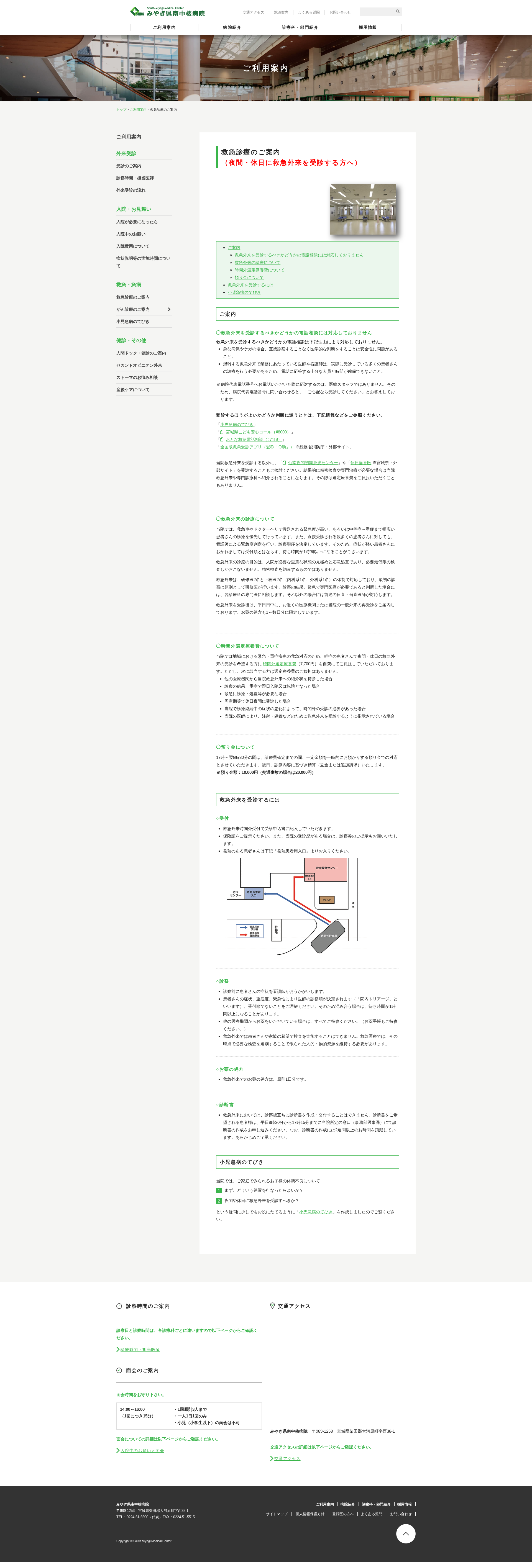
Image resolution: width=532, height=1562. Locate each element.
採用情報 (368, 27)
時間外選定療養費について (260, 270)
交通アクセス (253, 12)
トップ (121, 110)
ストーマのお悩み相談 (137, 377)
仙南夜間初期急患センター (313, 462)
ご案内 (234, 247)
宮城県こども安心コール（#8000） (258, 432)
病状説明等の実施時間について (143, 262)
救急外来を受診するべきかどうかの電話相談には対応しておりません (299, 255)
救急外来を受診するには (250, 284)
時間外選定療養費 (279, 663)
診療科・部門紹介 (300, 27)
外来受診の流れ (130, 190)
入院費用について (133, 246)
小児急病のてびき (244, 292)
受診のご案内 (128, 165)
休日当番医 (361, 462)
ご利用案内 (164, 27)
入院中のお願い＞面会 (142, 1450)
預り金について (249, 277)
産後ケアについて (133, 389)
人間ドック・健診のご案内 (141, 353)
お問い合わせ (340, 12)
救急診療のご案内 (133, 297)
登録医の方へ (343, 1514)
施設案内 (281, 12)
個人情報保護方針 (310, 1514)
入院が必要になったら (137, 221)
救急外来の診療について (257, 262)
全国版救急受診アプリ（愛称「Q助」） (257, 447)
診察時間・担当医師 (135, 178)
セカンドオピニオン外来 (139, 365)
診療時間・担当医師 (140, 1349)
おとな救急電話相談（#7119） (254, 439)
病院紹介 (232, 27)
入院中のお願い (130, 234)
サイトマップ (277, 1514)
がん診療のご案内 (133, 309)
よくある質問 (309, 12)
